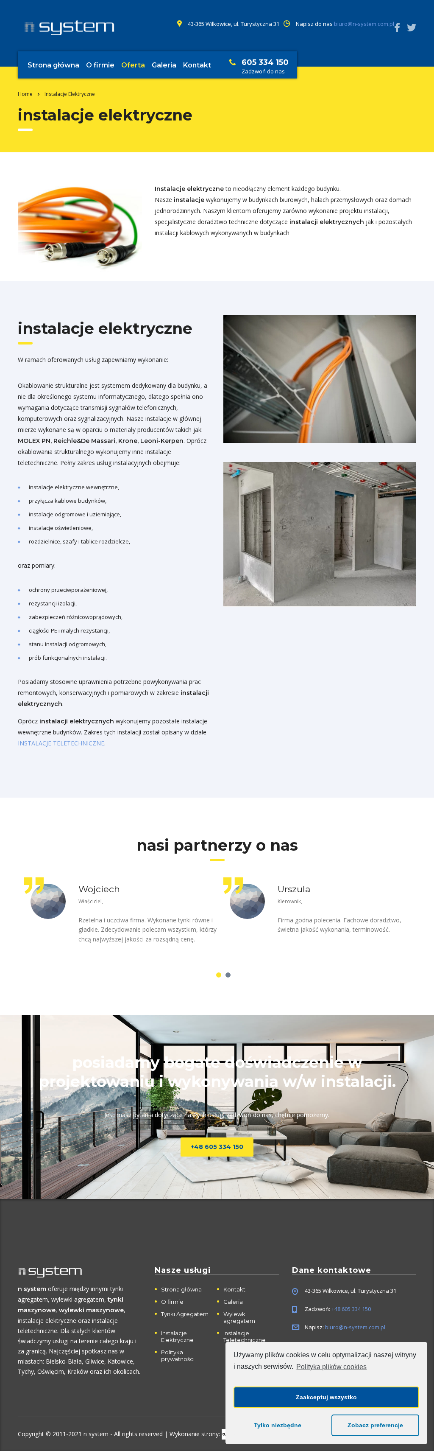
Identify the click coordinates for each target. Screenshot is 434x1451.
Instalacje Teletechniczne (244, 1336)
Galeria (164, 65)
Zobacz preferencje (375, 1425)
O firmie (100, 65)
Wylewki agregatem (239, 1317)
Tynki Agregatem (185, 1314)
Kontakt (197, 65)
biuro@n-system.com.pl (364, 24)
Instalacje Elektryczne (177, 1336)
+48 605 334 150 (217, 1147)
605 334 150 (265, 62)
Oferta (133, 65)
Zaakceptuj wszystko (326, 1397)
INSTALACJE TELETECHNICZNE (61, 743)
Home (25, 94)
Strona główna (53, 65)
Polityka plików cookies (331, 1366)
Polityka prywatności (178, 1355)
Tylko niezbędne (277, 1425)
